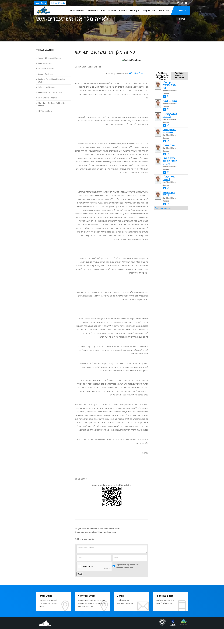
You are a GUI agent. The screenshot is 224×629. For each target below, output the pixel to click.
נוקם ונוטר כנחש (169, 194)
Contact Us (163, 10)
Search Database (45, 74)
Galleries (112, 10)
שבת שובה (169, 145)
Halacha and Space (46, 87)
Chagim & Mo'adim (46, 68)
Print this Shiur (137, 73)
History (133, 10)
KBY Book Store (45, 111)
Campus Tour (148, 10)
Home (182, 19)
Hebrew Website (58, 3)
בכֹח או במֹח (170, 100)
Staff (102, 10)
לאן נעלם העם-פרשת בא (169, 85)
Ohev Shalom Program (47, 98)
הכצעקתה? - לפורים (170, 115)
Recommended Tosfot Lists (50, 92)
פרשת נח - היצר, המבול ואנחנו (170, 161)
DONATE (182, 10)
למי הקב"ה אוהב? (169, 178)
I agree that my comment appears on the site (127, 566)
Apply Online (41, 3)
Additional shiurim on (179, 75)
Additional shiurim (162, 208)
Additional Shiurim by (162, 76)
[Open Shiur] (168, 96)
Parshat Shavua (44, 63)
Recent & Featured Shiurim (49, 58)
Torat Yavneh (76, 10)
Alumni (122, 10)
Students (91, 10)
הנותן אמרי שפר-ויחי (169, 131)
